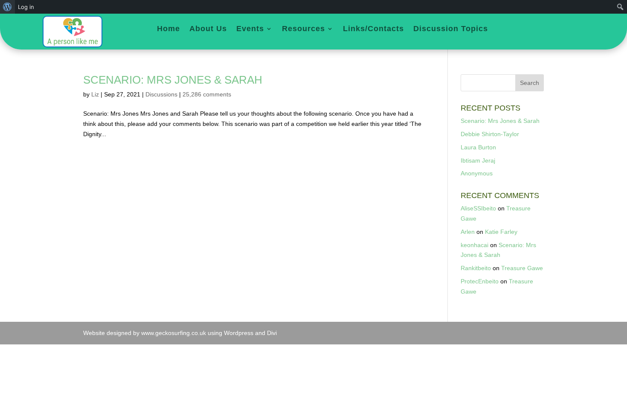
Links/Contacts (373, 29)
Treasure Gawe (522, 268)
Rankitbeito (476, 268)
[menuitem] (7, 7)
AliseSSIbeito (478, 208)
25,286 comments (207, 94)
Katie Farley (501, 231)
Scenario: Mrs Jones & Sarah (172, 79)
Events (250, 29)
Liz (95, 94)
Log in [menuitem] (26, 6)
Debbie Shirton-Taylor (490, 134)
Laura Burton (478, 147)
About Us (208, 29)
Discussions (161, 94)
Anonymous (477, 173)
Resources (303, 29)
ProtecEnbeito (480, 281)
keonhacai (474, 245)
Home (168, 29)
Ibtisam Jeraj (478, 160)
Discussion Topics (450, 29)
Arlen (468, 231)
